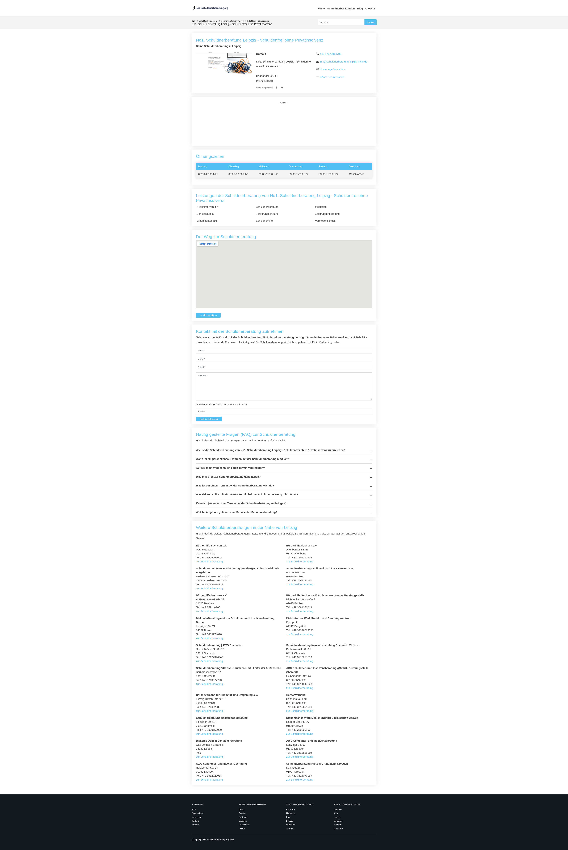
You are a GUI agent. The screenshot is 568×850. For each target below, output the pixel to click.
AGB (194, 809)
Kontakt (195, 821)
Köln (288, 817)
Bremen (242, 813)
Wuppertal (338, 828)
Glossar (370, 8)
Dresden (243, 821)
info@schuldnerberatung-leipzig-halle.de (343, 61)
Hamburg (290, 813)
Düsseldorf (244, 824)
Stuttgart (290, 828)
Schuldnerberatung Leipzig (258, 21)
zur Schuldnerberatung (209, 561)
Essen (242, 828)
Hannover (338, 809)
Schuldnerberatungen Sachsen (232, 21)
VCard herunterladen (332, 77)
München (290, 824)
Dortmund (243, 817)
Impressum (197, 817)
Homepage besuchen (332, 69)
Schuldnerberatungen (341, 8)
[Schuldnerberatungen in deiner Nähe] (210, 8)
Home (321, 8)
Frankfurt (290, 809)
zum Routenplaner (208, 315)
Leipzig (289, 821)
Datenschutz (197, 813)
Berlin (241, 809)
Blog (360, 8)
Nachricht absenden (209, 419)
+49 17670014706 (330, 53)
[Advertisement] (284, 125)
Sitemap (195, 824)
